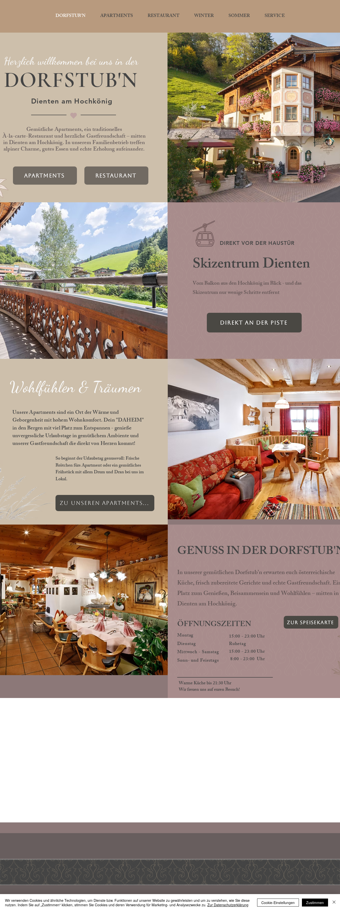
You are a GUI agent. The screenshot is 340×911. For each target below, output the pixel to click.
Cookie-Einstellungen (278, 902)
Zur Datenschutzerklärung (227, 904)
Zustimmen (315, 902)
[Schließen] (334, 902)
